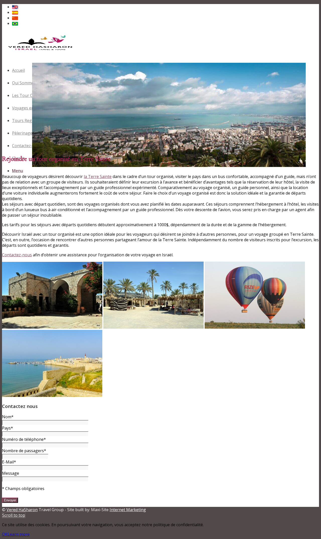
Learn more (19, 534)
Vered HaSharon (22, 509)
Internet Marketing (128, 509)
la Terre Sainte (98, 176)
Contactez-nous (17, 255)
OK (5, 534)
